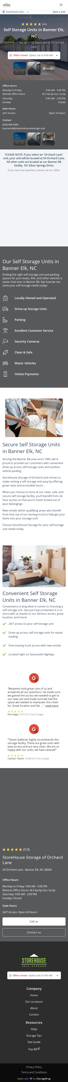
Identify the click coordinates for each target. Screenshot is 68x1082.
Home (34, 995)
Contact (34, 1014)
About (34, 1008)
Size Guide (34, 1042)
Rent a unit (59, 11)
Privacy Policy (34, 1067)
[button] (19, 68)
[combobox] (34, 55)
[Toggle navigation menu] (62, 5)
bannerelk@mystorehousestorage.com (23, 128)
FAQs (34, 1029)
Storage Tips (34, 1035)
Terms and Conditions (34, 1072)
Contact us (34, 932)
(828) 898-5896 (10, 124)
